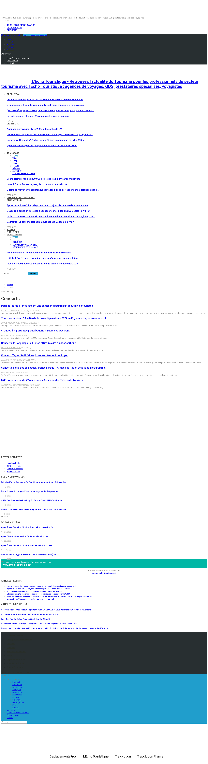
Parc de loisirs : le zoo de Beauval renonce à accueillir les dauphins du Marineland (41, 586)
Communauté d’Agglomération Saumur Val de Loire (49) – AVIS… (31, 554)
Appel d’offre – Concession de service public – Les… (25, 536)
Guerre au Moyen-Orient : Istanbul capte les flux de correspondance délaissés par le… (53, 189)
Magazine (11, 710)
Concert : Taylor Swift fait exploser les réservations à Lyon (34, 355)
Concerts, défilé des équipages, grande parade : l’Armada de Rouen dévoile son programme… (54, 367)
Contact (10, 717)
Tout (15, 156)
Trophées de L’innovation (18, 712)
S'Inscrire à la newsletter (11, 35)
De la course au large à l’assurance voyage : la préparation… (30, 491)
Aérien (16, 168)
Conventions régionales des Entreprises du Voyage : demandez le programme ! (50, 134)
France (11, 229)
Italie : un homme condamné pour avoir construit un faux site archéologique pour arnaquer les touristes (50, 596)
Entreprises (17, 694)
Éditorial (15, 697)
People (15, 707)
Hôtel (15, 239)
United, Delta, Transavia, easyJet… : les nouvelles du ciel (37, 184)
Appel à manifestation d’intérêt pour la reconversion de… (27, 527)
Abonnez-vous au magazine (35, 35)
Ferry (15, 163)
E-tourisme (13, 232)
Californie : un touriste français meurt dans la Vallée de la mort (40, 221)
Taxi (14, 161)
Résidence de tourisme (25, 247)
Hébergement (14, 234)
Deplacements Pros (16, 659)
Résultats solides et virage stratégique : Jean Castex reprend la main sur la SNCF (39, 624)
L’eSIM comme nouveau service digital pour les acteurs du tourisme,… (34, 509)
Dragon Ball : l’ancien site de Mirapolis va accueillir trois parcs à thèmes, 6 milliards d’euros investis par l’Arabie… (55, 628)
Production (13, 94)
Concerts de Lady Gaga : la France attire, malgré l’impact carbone (38, 342)
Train (15, 166)
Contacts (11, 643)
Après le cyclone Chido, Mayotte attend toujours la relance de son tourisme (47, 205)
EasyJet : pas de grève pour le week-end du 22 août (25, 619)
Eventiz (10, 655)
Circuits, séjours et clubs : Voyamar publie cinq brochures (38, 116)
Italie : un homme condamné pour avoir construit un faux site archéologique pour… (51, 216)
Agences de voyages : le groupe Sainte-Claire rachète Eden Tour (42, 145)
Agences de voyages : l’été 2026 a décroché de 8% (34, 129)
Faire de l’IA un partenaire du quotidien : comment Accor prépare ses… (34, 482)
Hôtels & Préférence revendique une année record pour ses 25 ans (43, 258)
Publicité (12, 30)
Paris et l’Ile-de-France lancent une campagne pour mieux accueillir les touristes (47, 305)
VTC (14, 158)
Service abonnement (16, 651)
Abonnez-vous (13, 715)
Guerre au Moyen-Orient (21, 197)
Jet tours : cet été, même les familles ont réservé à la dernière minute (45, 99)
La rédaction (14, 27)
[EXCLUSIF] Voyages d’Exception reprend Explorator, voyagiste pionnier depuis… (50, 110)
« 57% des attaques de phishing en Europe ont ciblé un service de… (32, 500)
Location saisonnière (24, 245)
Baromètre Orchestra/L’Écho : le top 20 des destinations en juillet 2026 (45, 140)
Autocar (17, 171)
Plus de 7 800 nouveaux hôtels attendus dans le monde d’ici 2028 (42, 263)
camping (17, 242)
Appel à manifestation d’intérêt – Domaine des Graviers (26, 545)
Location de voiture (23, 173)
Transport (13, 153)
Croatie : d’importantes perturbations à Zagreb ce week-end (35, 330)
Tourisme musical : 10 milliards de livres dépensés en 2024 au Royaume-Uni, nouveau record (53, 318)
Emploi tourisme (15, 667)
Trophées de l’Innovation (21, 25)
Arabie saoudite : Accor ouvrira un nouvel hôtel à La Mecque (39, 252)
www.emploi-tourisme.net (17, 564)
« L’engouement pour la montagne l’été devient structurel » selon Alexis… (46, 105)
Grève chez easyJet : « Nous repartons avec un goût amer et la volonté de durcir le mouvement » (46, 610)
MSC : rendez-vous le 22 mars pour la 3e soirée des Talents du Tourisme (42, 380)
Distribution (14, 123)
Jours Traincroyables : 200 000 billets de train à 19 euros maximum (43, 178)
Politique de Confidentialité (19, 640)
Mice (14, 705)
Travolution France (15, 663)
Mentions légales (15, 636)
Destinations (14, 200)
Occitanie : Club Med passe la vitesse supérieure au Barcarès (30, 614)
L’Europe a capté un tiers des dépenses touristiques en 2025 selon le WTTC (48, 210)
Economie (16, 682)
